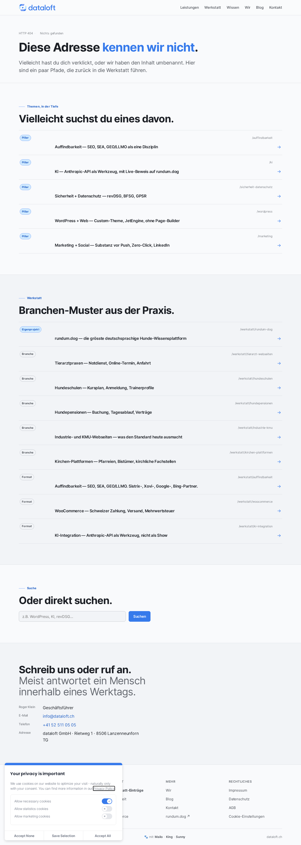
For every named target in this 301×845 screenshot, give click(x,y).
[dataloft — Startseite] (37, 7)
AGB (232, 807)
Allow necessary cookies (32, 801)
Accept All (103, 836)
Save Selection (63, 836)
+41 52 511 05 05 (59, 724)
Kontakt (275, 7)
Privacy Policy (104, 788)
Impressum (238, 790)
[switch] (107, 801)
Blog (260, 7)
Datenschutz (239, 799)
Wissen (233, 7)
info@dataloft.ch (58, 716)
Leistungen (189, 7)
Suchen (139, 616)
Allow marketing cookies (32, 816)
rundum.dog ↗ (178, 816)
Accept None (24, 836)
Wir (248, 7)
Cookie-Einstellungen (247, 816)
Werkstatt (212, 7)
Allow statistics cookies (31, 809)
